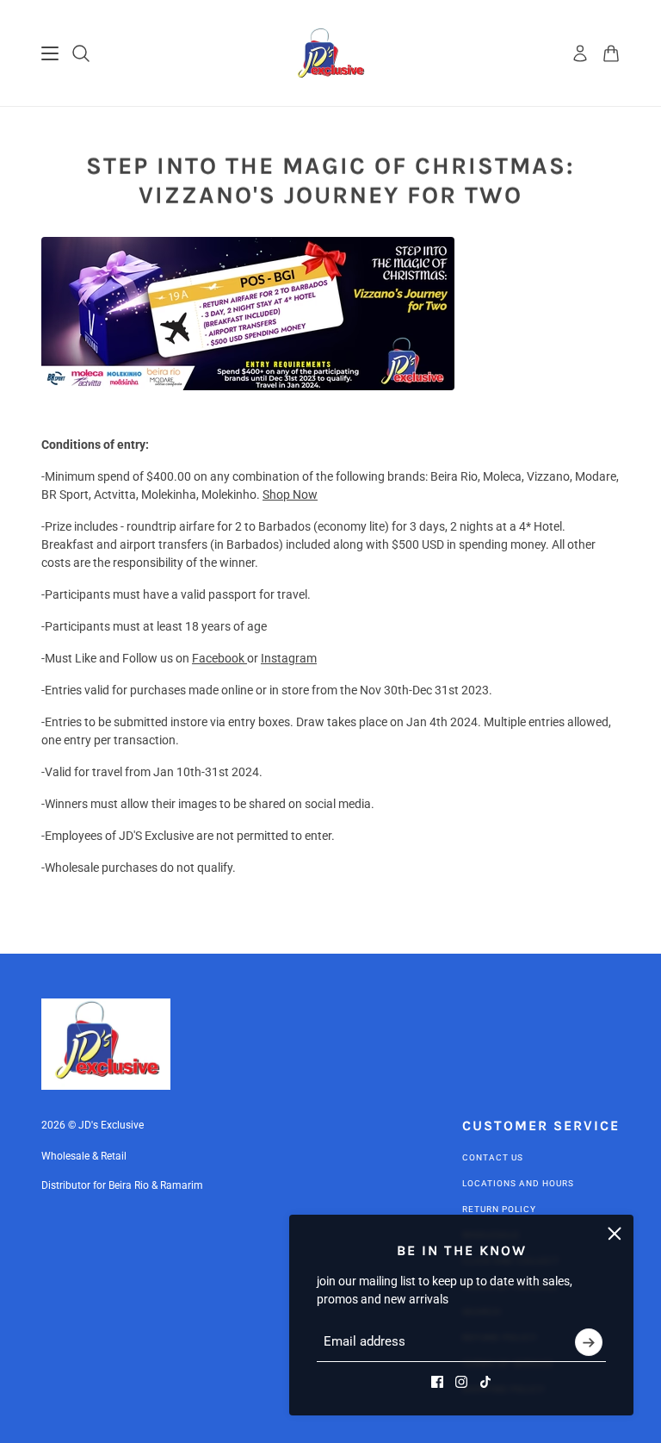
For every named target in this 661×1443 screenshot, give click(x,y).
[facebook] (437, 1381)
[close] (614, 1233)
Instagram (289, 658)
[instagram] (461, 1381)
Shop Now (290, 494)
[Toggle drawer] (50, 53)
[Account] (580, 53)
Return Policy (499, 1209)
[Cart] (611, 53)
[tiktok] (485, 1381)
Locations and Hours (518, 1183)
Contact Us (492, 1157)
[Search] (81, 53)
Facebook (219, 658)
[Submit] (588, 1342)
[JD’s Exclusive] (331, 53)
